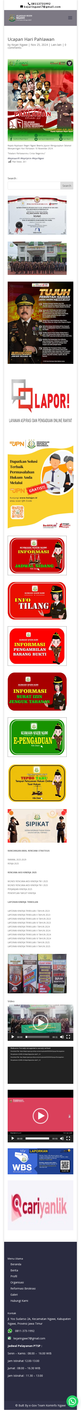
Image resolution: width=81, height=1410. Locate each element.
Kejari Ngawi (19, 45)
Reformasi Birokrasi (23, 1288)
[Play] (13, 1037)
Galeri (14, 1294)
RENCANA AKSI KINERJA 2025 (22, 872)
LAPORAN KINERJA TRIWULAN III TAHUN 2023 (29, 918)
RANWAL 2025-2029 (17, 859)
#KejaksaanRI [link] (14, 158)
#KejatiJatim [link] (25, 158)
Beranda (15, 1264)
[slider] (37, 1037)
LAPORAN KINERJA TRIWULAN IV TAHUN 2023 (29, 922)
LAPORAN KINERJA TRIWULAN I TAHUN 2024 (29, 926)
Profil (13, 1276)
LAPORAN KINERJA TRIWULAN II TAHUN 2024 (29, 930)
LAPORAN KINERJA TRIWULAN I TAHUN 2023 (29, 910)
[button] (40, 1023)
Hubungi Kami (19, 1301)
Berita (14, 1270)
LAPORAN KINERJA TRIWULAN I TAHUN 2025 (29, 942)
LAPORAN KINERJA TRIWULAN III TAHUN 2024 (29, 934)
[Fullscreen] (68, 1037)
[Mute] (62, 1037)
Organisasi (17, 1282)
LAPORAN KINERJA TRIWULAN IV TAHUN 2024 (29, 938)
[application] (40, 1023)
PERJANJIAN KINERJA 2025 (20, 889)
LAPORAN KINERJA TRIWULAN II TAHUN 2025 (29, 946)
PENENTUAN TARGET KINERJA (22, 893)
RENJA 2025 (13, 863)
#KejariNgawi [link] (38, 158)
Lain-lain (56, 45)
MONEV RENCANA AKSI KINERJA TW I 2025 (28, 881)
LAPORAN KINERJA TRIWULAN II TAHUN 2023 (29, 914)
